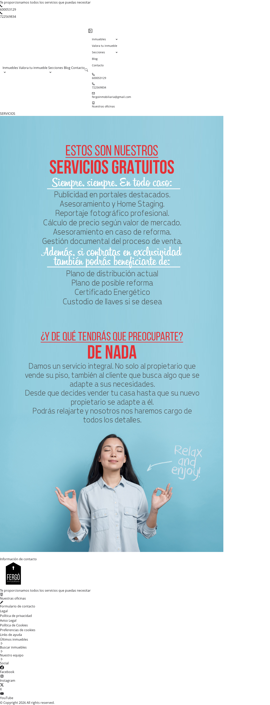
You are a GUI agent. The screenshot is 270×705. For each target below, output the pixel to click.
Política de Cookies (14, 625)
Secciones (55, 68)
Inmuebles (10, 68)
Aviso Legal (8, 620)
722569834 (8, 16)
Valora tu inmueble (33, 68)
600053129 (8, 9)
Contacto (78, 68)
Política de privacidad (16, 616)
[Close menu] (90, 30)
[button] (86, 69)
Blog (67, 68)
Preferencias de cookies (17, 630)
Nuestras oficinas (103, 106)
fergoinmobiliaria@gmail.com (111, 97)
